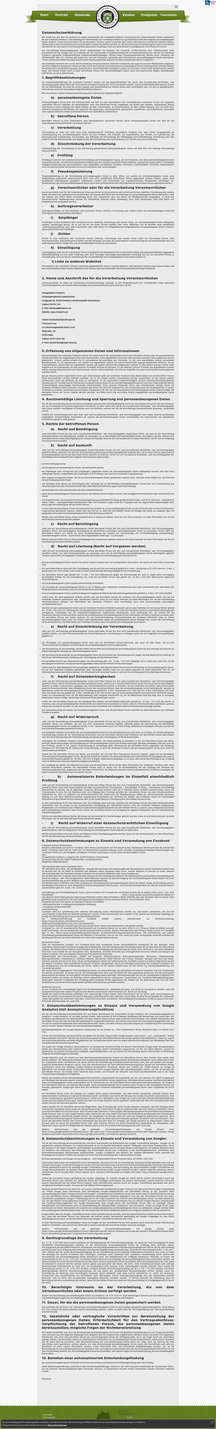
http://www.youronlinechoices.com (111, 926)
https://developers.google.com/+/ (158, 1172)
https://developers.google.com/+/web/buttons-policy (67, 1234)
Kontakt (47, 1415)
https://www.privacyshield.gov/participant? (78, 933)
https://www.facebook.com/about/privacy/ (63, 921)
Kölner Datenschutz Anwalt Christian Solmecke (151, 1369)
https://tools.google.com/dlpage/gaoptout (123, 1112)
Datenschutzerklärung (57, 1425)
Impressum (49, 1417)
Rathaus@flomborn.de (60, 308)
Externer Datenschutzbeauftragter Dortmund (71, 1369)
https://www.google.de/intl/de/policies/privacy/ (65, 1132)
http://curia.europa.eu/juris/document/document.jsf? (148, 895)
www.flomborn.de (59, 312)
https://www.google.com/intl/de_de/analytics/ (96, 1134)
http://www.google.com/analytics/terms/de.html (124, 1132)
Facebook (46, 1379)
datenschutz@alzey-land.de (63, 343)
